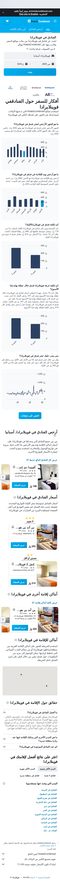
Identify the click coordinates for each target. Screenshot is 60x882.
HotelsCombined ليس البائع (42, 853)
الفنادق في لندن (50, 826)
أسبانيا (32, 877)
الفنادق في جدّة (50, 830)
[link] (30, 415)
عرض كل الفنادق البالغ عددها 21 (41, 459)
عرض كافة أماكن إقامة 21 (44, 602)
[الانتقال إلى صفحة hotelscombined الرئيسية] (38, 21)
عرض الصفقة (20, 485)
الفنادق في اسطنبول (48, 793)
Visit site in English (28, 13)
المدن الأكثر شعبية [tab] (47, 768)
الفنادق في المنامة (49, 822)
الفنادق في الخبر (50, 810)
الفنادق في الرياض (49, 818)
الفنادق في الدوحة (49, 789)
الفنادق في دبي (50, 806)
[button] (3, 12)
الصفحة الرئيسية (44, 877)
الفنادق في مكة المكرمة (46, 802)
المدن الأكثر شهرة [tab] (27, 768)
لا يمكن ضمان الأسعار (48, 845)
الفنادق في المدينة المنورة (46, 814)
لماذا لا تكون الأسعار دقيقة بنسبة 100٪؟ (36, 864)
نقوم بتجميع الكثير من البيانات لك (40, 859)
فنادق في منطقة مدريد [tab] (29, 775)
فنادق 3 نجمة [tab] (49, 775)
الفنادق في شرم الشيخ (47, 797)
